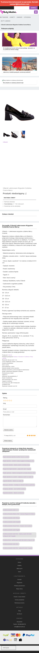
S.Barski (5, 142)
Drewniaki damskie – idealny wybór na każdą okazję (16, 465)
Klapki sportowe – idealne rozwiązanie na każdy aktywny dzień (19, 473)
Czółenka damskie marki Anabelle (11, 522)
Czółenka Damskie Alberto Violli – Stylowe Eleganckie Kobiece (19, 514)
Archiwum (19, 614)
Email (5, 409)
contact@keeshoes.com (19, 4)
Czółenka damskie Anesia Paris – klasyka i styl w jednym (17, 526)
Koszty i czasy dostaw (19, 596)
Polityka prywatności (19, 585)
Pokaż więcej (8, 440)
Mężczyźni (19, 568)
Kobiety (19, 565)
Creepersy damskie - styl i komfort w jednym (14, 489)
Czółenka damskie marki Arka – (11, 544)
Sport (19, 571)
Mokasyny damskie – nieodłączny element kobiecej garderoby (19, 485)
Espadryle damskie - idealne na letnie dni (13, 492)
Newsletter (19, 621)
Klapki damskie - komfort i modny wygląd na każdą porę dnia (18, 461)
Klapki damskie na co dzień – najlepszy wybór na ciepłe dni (18, 477)
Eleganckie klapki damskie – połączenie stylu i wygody (17, 469)
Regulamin (19, 582)
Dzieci (19, 562)
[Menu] (36, 12)
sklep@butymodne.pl (19, 626)
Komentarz (6, 415)
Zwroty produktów (19, 599)
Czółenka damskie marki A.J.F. (11, 510)
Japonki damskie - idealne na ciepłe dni (13, 481)
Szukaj (33, 8)
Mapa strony (19, 588)
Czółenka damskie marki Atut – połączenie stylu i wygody (17, 548)
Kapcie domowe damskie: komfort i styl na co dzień (16, 457)
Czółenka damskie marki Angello (11, 530)
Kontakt (19, 579)
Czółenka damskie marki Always (11, 518)
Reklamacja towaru (19, 603)
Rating (5, 398)
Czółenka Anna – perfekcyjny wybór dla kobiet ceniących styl (18, 540)
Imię (4, 403)
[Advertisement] (19, 166)
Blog (19, 610)
